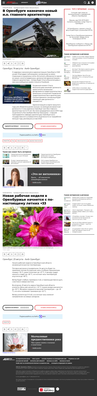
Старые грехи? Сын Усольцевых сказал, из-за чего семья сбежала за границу (82, 205)
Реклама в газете (65, 361)
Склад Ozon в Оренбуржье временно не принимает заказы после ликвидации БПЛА (79, 37)
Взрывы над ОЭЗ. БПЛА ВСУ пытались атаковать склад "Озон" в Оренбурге (79, 21)
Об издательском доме (23, 358)
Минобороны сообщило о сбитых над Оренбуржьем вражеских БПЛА (79, 44)
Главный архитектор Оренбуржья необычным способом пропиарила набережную (51, 156)
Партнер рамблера (32, 388)
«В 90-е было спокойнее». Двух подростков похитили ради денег (82, 88)
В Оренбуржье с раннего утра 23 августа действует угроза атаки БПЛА (79, 29)
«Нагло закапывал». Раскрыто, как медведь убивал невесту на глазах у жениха (82, 211)
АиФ (13, 59)
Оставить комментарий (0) (48, 126)
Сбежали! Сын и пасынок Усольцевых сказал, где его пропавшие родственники (83, 64)
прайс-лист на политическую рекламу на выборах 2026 (32, 363)
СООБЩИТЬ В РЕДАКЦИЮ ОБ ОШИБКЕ (61, 363)
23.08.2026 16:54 (7, 192)
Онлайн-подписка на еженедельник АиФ (54, 358)
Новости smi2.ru (9, 187)
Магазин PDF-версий (22, 361)
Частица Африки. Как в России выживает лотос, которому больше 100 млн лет (82, 77)
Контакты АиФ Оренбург (37, 361)
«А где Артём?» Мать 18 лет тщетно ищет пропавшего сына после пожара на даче (82, 230)
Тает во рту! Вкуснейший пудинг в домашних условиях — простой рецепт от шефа (82, 224)
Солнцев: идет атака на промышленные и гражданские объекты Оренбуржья (79, 14)
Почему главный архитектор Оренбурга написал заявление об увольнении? (21, 162)
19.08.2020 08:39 (7, 7)
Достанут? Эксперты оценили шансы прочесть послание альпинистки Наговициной (83, 70)
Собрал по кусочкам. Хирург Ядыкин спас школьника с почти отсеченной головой (83, 58)
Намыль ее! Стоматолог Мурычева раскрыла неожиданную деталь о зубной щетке (82, 199)
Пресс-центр (36, 358)
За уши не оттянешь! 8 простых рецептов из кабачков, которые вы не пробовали (83, 83)
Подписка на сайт (73, 358)
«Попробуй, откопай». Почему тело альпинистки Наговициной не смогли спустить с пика (82, 218)
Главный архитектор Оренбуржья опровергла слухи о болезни (21, 155)
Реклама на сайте (52, 361)
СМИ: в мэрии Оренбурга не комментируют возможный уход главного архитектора (50, 162)
